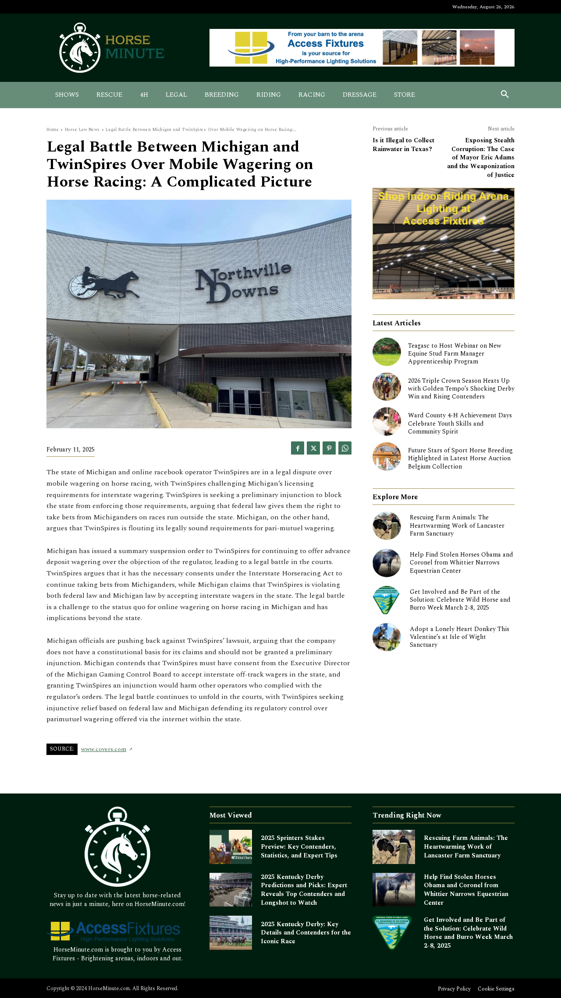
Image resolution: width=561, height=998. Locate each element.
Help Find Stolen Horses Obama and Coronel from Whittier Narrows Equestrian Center (461, 562)
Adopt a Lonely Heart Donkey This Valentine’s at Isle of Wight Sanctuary (459, 636)
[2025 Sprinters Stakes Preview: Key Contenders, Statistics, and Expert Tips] (230, 847)
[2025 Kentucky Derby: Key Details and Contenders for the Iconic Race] (230, 933)
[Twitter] (313, 448)
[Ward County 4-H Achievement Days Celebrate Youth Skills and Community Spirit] (387, 421)
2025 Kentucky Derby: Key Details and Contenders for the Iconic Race (306, 933)
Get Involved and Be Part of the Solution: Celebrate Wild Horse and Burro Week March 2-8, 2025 (460, 599)
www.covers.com (103, 749)
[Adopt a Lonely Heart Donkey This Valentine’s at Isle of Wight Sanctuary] (387, 637)
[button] (505, 95)
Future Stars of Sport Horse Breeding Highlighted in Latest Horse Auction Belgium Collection (460, 458)
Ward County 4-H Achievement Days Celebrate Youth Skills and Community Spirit (460, 423)
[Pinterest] (329, 448)
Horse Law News (82, 129)
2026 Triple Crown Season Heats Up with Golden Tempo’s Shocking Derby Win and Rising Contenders (461, 388)
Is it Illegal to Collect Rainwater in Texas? (403, 145)
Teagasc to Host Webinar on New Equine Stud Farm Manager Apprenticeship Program (454, 353)
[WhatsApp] (345, 448)
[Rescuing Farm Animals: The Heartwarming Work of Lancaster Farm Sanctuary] (387, 525)
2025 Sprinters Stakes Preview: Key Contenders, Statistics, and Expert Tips (299, 846)
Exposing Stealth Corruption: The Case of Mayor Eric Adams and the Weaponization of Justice (481, 157)
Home (52, 129)
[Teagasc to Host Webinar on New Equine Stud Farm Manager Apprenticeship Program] (387, 352)
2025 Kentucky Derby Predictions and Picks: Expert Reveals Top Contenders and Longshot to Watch (304, 889)
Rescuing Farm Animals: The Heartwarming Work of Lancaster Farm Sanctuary (457, 525)
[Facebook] (297, 448)
